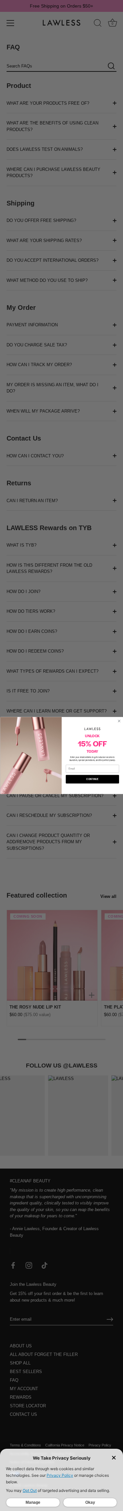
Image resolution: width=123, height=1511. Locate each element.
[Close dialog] (119, 721)
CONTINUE (92, 779)
